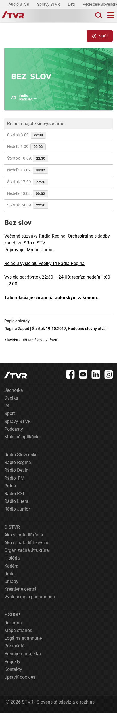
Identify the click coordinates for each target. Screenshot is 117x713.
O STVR (12, 527)
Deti (72, 4)
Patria (10, 486)
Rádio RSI (14, 493)
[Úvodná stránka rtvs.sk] (13, 15)
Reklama (13, 622)
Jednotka (13, 390)
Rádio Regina (17, 462)
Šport (9, 413)
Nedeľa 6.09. (25, 146)
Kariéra (11, 566)
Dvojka (11, 398)
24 (6, 405)
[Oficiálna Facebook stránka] (70, 374)
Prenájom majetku (22, 653)
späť (103, 36)
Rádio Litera (16, 501)
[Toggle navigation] (110, 15)
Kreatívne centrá (20, 589)
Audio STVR (19, 4)
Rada (9, 573)
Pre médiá (14, 646)
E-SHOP (12, 614)
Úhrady (11, 581)
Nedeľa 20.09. (26, 193)
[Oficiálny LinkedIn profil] (96, 374)
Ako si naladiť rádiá (23, 535)
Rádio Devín (16, 470)
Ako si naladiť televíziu (26, 542)
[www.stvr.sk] (15, 375)
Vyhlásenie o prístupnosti (29, 596)
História (12, 558)
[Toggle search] (98, 15)
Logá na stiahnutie (23, 638)
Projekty (12, 661)
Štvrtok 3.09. (25, 135)
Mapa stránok (18, 630)
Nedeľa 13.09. (26, 170)
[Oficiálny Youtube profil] (83, 374)
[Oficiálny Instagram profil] (108, 374)
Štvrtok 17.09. (26, 181)
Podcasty (13, 429)
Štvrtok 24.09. (26, 205)
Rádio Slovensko (21, 454)
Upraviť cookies (19, 677)
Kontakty (13, 669)
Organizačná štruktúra (26, 550)
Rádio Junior (17, 509)
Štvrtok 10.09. (26, 158)
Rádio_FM (14, 478)
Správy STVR (49, 4)
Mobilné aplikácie (21, 436)
